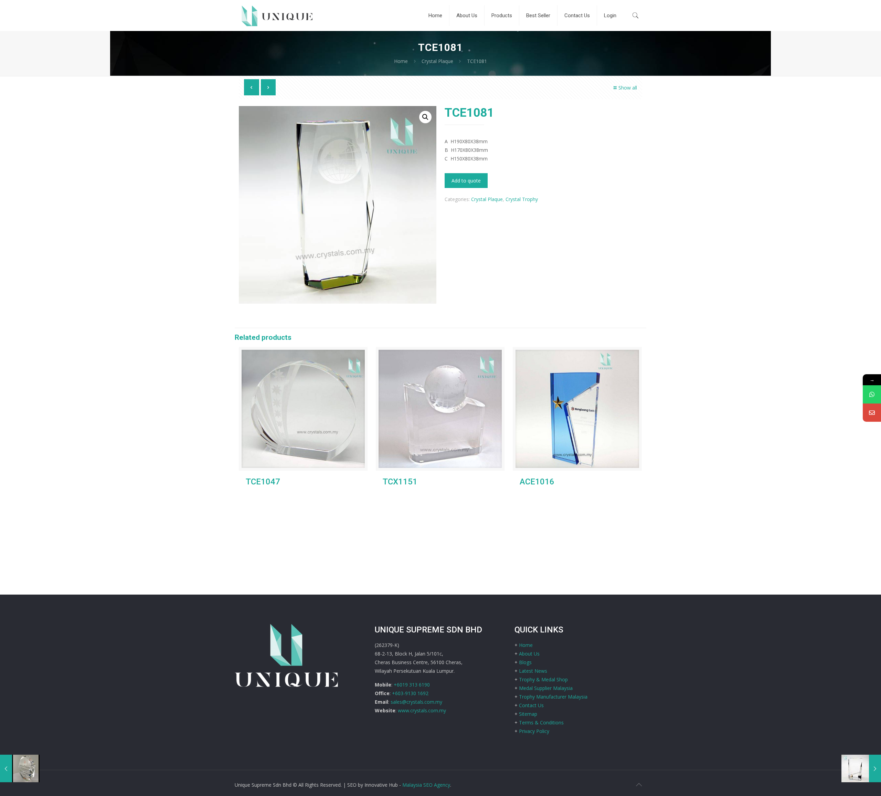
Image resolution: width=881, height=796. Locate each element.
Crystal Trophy (522, 199)
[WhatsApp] (872, 394)
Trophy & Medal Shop (543, 679)
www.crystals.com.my (422, 710)
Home (401, 61)
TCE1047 (263, 481)
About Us (529, 653)
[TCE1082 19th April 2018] (20, 768)
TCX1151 (400, 481)
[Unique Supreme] (277, 15)
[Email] (872, 413)
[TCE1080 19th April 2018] (861, 768)
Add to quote (466, 180)
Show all (627, 87)
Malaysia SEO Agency (426, 785)
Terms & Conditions (541, 722)
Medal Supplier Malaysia (546, 688)
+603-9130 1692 (410, 693)
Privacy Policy (534, 731)
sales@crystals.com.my (416, 702)
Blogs (525, 662)
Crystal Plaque (437, 61)
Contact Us (531, 705)
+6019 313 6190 (412, 684)
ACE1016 (537, 481)
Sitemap (528, 714)
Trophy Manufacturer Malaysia (553, 696)
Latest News (533, 671)
